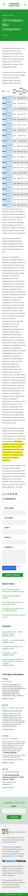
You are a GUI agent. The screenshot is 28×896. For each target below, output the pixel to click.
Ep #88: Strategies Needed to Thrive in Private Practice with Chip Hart (13, 661)
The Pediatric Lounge (9, 653)
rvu (8, 35)
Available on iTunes (8, 636)
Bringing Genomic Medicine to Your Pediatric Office (13, 610)
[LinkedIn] (16, 494)
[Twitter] (13, 494)
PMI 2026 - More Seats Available (13, 640)
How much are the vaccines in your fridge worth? (12, 603)
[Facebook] (11, 494)
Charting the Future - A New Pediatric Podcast (12, 633)
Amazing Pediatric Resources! (12, 647)
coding (4, 35)
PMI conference (14, 56)
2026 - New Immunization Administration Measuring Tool (13, 590)
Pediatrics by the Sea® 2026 (12, 711)
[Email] (8, 494)
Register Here (8, 699)
